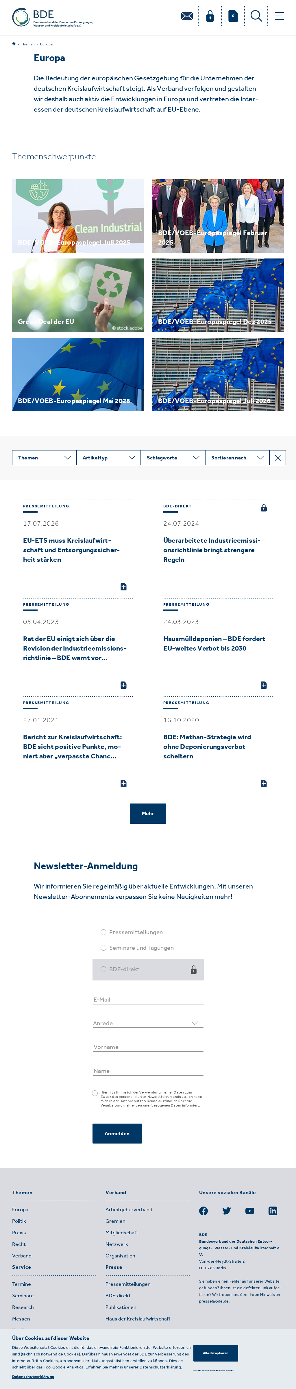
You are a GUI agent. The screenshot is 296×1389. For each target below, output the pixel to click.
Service (21, 1267)
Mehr (148, 813)
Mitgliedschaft (122, 1232)
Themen (28, 44)
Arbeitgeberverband (129, 1209)
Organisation (120, 1256)
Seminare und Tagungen (141, 947)
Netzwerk (117, 1244)
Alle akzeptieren (215, 1353)
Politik (19, 1221)
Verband (22, 1256)
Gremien (115, 1221)
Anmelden (117, 1133)
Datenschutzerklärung (33, 1376)
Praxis (19, 1232)
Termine (21, 1284)
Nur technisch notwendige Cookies (213, 1370)
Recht (19, 1244)
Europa (46, 44)
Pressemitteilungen (136, 932)
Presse (114, 1267)
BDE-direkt (124, 969)
